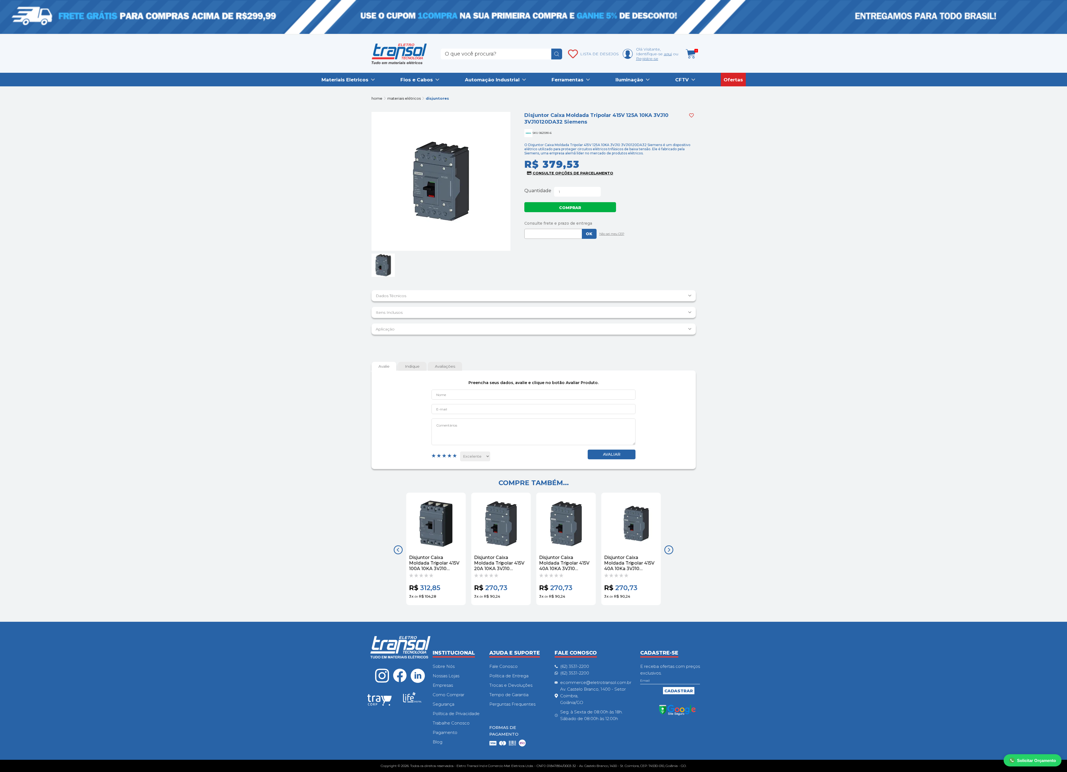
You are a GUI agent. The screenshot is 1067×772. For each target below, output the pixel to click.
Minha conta (628, 54)
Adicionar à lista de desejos (691, 115)
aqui (668, 53)
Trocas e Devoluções (510, 685)
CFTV (682, 79)
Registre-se (647, 58)
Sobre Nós (444, 666)
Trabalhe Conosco (451, 723)
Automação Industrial (492, 79)
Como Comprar (448, 694)
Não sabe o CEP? (610, 234)
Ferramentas (568, 79)
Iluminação (629, 79)
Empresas (443, 685)
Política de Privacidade (456, 713)
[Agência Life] (412, 699)
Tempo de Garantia (508, 694)
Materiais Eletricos (344, 79)
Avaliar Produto (611, 454)
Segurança (443, 704)
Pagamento (445, 732)
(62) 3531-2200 (574, 666)
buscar (556, 54)
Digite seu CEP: (610, 223)
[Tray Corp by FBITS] (379, 701)
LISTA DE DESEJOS (599, 53)
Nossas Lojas (446, 675)
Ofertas (733, 79)
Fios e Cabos (416, 79)
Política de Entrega (508, 675)
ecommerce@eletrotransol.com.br (595, 682)
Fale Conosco (503, 666)
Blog (437, 742)
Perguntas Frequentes (512, 704)
